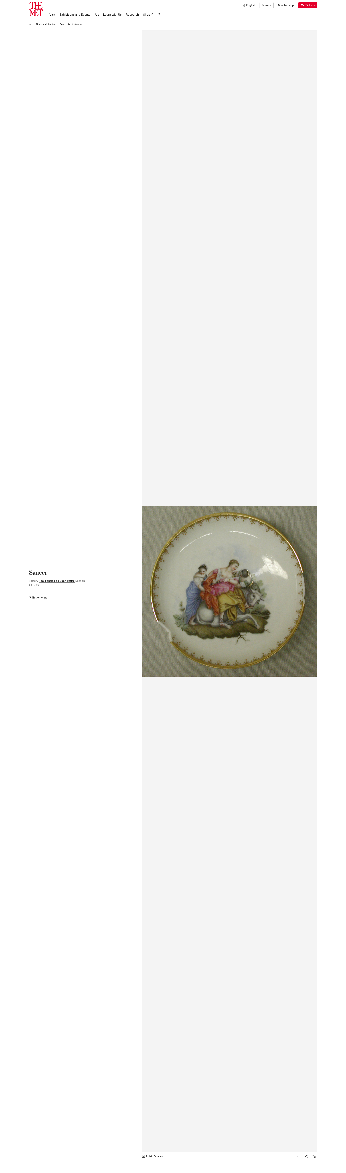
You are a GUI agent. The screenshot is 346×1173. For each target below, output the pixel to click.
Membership (286, 5)
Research (132, 14)
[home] (30, 24)
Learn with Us (112, 14)
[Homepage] (36, 9)
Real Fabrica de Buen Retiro (57, 580)
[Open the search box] (159, 14)
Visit (52, 14)
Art (97, 14)
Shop (146, 14)
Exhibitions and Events (75, 14)
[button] (229, 591)
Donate (266, 5)
